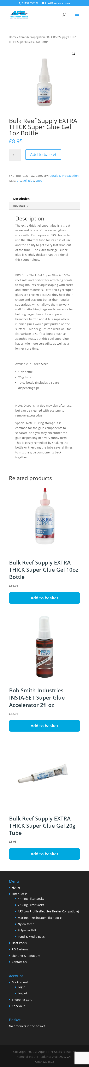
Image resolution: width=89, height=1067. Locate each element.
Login (21, 987)
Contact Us (19, 962)
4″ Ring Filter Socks (31, 899)
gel (25, 180)
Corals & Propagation (32, 37)
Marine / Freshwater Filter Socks (40, 918)
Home (13, 37)
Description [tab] (21, 199)
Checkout (18, 1006)
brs (19, 180)
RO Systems (20, 949)
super (40, 180)
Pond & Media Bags (31, 937)
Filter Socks (19, 894)
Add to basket (43, 154)
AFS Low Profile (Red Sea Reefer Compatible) (48, 911)
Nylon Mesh (26, 924)
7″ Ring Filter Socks (31, 905)
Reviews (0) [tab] (21, 206)
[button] (73, 53)
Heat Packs (19, 943)
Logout (22, 993)
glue (31, 180)
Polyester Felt (27, 930)
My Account (20, 982)
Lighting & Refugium (26, 956)
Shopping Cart (22, 1000)
